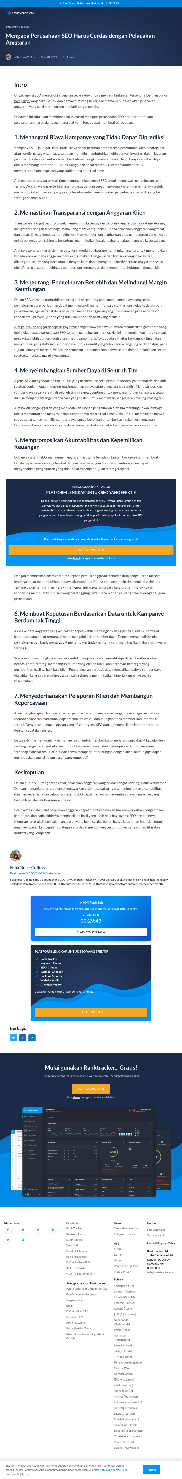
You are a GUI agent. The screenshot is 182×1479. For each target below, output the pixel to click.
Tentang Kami (155, 1235)
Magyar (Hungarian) (126, 1396)
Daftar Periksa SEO (78, 1262)
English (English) (124, 1285)
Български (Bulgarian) (128, 1362)
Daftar (118, 1254)
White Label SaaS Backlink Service (86, 1288)
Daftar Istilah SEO (77, 1311)
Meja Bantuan (122, 1271)
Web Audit (73, 1245)
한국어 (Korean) (124, 1442)
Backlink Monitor (76, 1256)
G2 (22, 1239)
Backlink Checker (76, 1251)
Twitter (53, 1229)
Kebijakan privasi (124, 1234)
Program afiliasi (75, 1300)
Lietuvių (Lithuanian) (126, 1407)
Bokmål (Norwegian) (126, 1447)
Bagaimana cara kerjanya (81, 1294)
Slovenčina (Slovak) (126, 1424)
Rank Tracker (74, 1228)
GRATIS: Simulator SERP (81, 1273)
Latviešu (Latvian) (125, 1413)
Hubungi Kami (156, 1229)
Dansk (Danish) (123, 1373)
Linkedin (7, 1239)
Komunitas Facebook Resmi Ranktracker (38, 1229)
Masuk (77, 558)
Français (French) (124, 1302)
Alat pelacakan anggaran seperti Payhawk (45, 327)
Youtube (22, 1229)
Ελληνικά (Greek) (124, 1379)
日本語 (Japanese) (125, 1314)
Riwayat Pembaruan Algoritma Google (85, 1336)
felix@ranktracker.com (160, 1272)
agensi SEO (127, 816)
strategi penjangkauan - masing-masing (43, 386)
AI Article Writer (76, 1268)
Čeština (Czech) (123, 1368)
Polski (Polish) (122, 1329)
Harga (117, 1260)
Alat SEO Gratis (75, 1322)
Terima (151, 1469)
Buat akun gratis (91, 549)
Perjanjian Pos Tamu (78, 1328)
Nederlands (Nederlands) (122, 1322)
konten (34, 159)
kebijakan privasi (110, 1469)
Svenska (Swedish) (125, 1345)
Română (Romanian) (126, 1419)
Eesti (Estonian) (123, 1385)
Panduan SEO (74, 1317)
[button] (174, 13)
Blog (69, 1305)
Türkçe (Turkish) (123, 1351)
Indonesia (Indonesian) (128, 1402)
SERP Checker (75, 1239)
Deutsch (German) (125, 1291)
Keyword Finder (76, 1234)
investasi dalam (141, 153)
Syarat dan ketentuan (127, 1228)
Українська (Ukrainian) (128, 1436)
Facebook (7, 1229)
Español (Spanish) (125, 1297)
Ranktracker (20, 13)
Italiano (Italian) (123, 1308)
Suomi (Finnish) (123, 1390)
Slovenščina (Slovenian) (128, 1430)
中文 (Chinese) (123, 1356)
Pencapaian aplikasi (126, 1265)
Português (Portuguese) (122, 1337)
